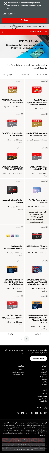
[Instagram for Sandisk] (45, 413)
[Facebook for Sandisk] (41, 413)
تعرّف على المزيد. (36, 222)
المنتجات (21, 369)
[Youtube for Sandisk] (22, 413)
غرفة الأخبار (43, 377)
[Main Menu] (45, 32)
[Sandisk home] (36, 31)
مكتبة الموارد (43, 399)
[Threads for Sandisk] (18, 413)
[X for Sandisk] (31, 413)
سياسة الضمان (42, 396)
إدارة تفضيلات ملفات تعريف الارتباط (23, 440)
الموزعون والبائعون (18, 372)
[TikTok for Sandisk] (36, 413)
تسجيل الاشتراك (38, 358)
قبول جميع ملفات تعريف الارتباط (23, 449)
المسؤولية (43, 372)
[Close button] (5, 3)
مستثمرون (43, 374)
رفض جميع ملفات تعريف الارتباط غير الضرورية (23, 444)
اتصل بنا (44, 384)
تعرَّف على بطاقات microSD (32, 52)
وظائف (45, 382)
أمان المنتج (43, 401)
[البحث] (2, 31)
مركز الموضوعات (18, 374)
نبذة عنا (44, 369)
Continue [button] (24, 20)
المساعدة (44, 394)
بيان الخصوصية (19, 433)
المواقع (44, 379)
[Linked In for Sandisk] (27, 413)
